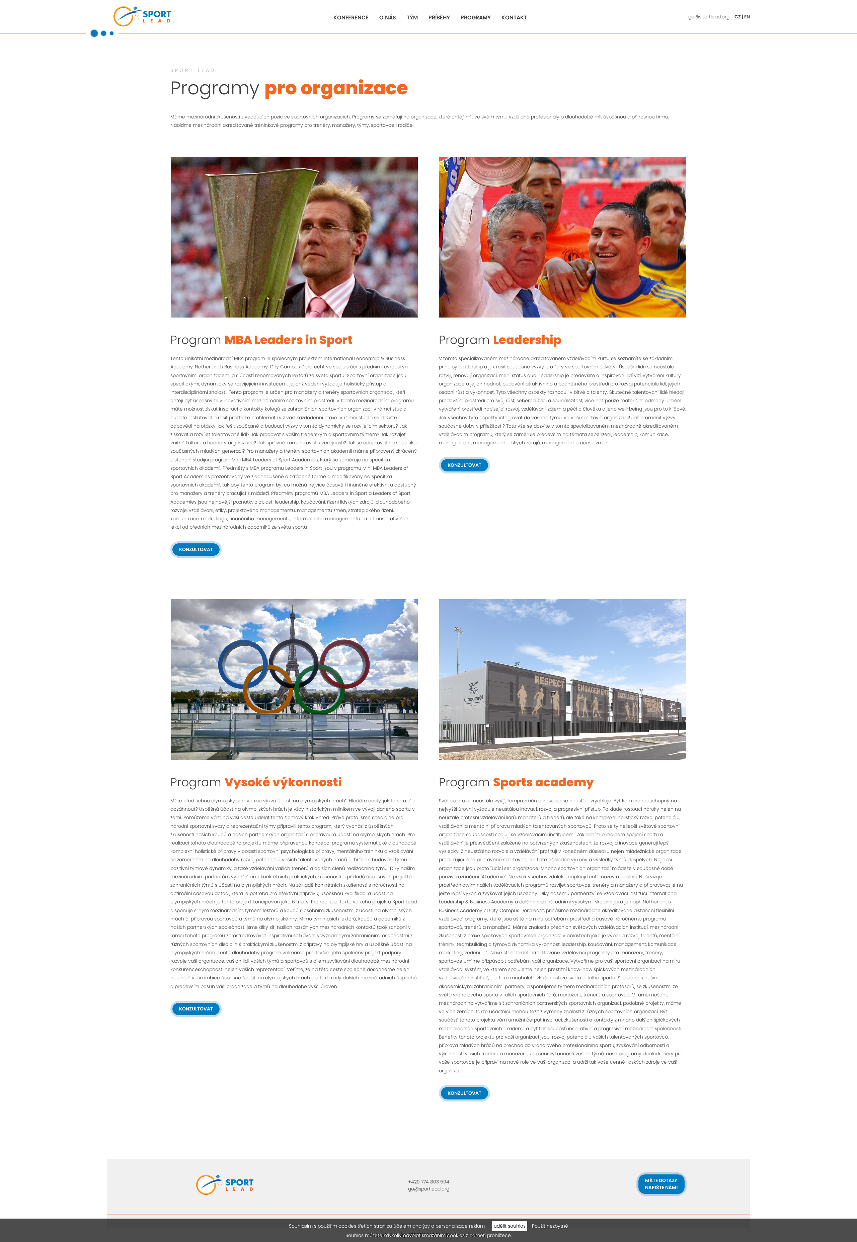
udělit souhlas (510, 1226)
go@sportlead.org (708, 16)
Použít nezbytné (550, 1226)
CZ (737, 16)
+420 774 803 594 (428, 1181)
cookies (347, 1226)
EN (747, 16)
